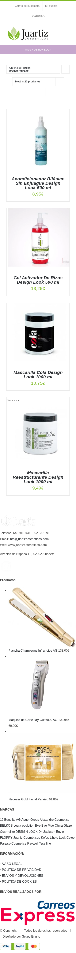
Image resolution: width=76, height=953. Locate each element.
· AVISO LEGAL (11, 863)
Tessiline (45, 843)
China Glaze (63, 825)
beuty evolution (24, 825)
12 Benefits (7, 819)
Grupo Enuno (31, 936)
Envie (60, 831)
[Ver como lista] (41, 92)
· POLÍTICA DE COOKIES (18, 881)
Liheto (54, 837)
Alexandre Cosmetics (54, 819)
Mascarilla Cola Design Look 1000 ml (38, 374)
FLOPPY (6, 837)
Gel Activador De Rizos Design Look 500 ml (38, 279)
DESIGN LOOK (27, 831)
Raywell (32, 843)
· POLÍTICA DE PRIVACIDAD (20, 869)
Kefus (45, 837)
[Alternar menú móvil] (68, 30)
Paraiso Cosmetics (13, 843)
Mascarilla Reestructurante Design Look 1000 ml (38, 477)
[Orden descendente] (65, 69)
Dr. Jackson (46, 831)
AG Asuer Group (27, 819)
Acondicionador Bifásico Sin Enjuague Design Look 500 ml (38, 183)
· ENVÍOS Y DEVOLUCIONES (21, 875)
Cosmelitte (7, 831)
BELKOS (6, 825)
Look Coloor (67, 837)
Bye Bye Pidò (44, 825)
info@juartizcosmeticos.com (29, 539)
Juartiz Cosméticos (26, 837)
